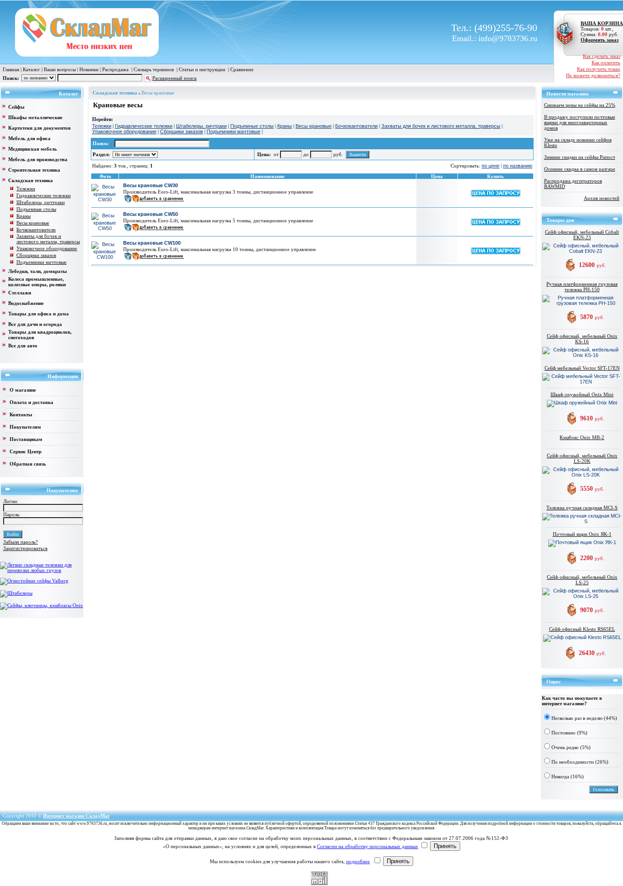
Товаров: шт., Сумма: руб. (599, 29)
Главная (11, 69)
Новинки (89, 69)
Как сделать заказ (601, 56)
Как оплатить (606, 62)
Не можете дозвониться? (593, 75)
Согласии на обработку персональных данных (367, 846)
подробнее (358, 861)
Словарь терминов (154, 69)
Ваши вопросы (60, 69)
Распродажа (115, 69)
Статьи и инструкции (202, 69)
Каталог (31, 69)
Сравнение (242, 69)
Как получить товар (598, 69)
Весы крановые (157, 92)
